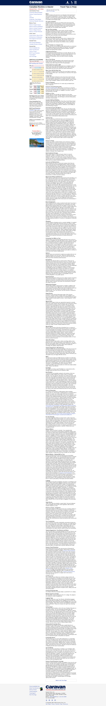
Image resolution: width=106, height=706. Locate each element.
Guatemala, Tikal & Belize (35, 19)
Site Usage (48, 704)
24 (37, 77)
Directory (57, 704)
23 (37, 69)
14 (41, 75)
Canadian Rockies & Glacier (35, 44)
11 (40, 67)
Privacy (53, 704)
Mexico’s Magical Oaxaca (35, 29)
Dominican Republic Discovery (36, 21)
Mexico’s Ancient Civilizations (36, 26)
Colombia (31, 17)
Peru (30, 16)
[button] (32, 66)
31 (43, 73)
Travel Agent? (32, 54)
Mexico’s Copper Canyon (35, 24)
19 (34, 69)
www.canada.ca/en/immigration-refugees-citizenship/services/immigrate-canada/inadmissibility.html (61, 414)
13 (41, 67)
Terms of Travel (32, 51)
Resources (65, 704)
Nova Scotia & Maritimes (35, 42)
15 (43, 67)
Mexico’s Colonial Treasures (35, 28)
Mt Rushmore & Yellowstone (35, 37)
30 (32, 65)
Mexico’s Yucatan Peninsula (35, 31)
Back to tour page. (51, 11)
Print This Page (32, 56)
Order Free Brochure (34, 49)
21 (35, 69)
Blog (61, 704)
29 (41, 69)
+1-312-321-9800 (62, 696)
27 (40, 69)
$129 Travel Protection (34, 53)
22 (35, 77)
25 (38, 69)
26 (38, 77)
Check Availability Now (34, 47)
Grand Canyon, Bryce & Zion (36, 35)
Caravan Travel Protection (52, 87)
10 (38, 75)
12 (40, 75)
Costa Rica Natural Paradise (35, 12)
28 (40, 77)
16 (43, 75)
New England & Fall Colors (35, 38)
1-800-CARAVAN (53, 696)
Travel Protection (33, 691)
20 (34, 77)
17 (32, 69)
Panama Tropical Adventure (35, 14)
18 (32, 77)
